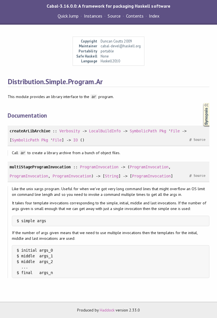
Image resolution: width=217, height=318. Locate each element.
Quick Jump (68, 16)
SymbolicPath (143, 131)
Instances (93, 16)
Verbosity (69, 131)
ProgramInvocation (99, 167)
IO (75, 140)
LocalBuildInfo (105, 131)
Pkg (162, 131)
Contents (135, 16)
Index (154, 16)
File (175, 131)
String (111, 176)
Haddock (107, 310)
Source (114, 16)
